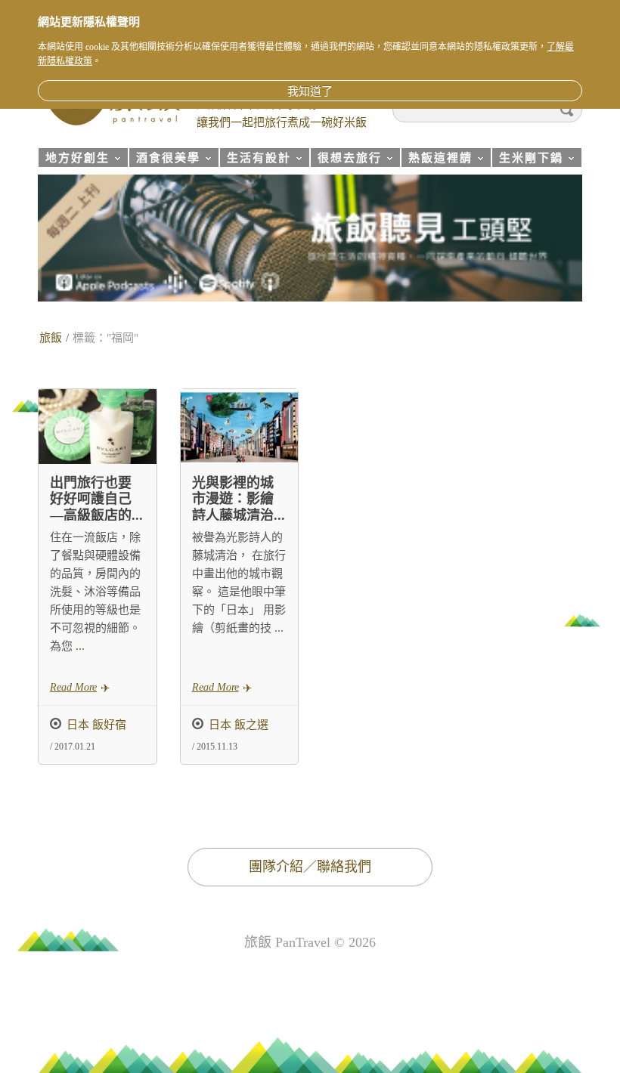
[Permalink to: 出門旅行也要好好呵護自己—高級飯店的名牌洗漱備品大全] (98, 426)
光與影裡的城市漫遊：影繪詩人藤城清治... (238, 499)
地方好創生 (74, 160)
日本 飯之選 (238, 725)
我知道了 (310, 91)
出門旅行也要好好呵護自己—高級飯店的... (96, 499)
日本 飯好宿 (96, 725)
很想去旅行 (346, 160)
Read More (73, 687)
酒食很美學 (164, 160)
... (79, 646)
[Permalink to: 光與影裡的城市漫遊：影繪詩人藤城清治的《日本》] (240, 426)
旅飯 (50, 338)
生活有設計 (255, 160)
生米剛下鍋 (527, 160)
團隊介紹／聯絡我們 (310, 866)
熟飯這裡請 (437, 160)
